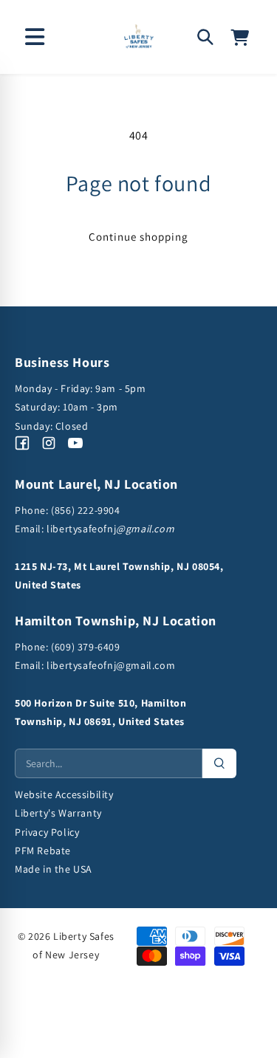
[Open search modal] (205, 37)
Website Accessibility (64, 794)
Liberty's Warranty (58, 813)
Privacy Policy (47, 832)
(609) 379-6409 (84, 646)
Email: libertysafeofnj (94, 528)
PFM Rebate (43, 850)
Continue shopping (138, 237)
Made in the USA (53, 869)
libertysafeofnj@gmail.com (111, 665)
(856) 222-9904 (85, 510)
